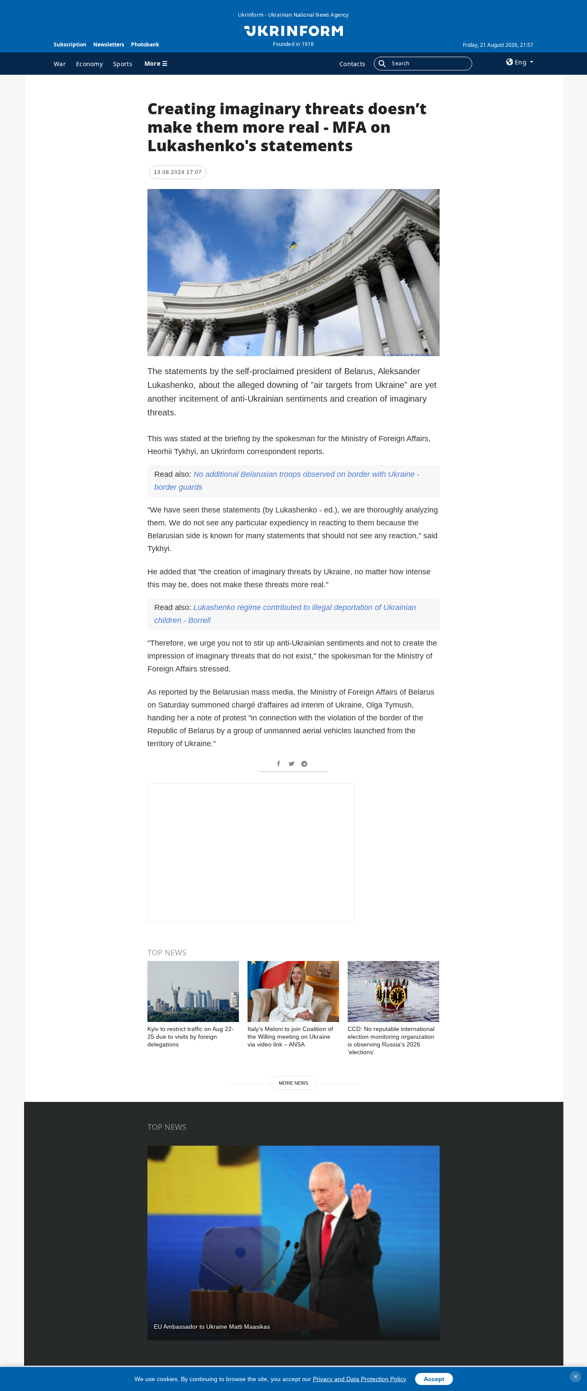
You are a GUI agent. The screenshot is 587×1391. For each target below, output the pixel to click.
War (60, 64)
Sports (122, 64)
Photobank (145, 44)
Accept (434, 1379)
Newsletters (108, 44)
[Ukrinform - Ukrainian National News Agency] (293, 30)
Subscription (70, 44)
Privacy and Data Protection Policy (359, 1379)
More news (293, 1083)
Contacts (352, 64)
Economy (89, 64)
